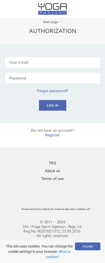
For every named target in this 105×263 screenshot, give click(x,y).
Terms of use (52, 178)
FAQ (52, 163)
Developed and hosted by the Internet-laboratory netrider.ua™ (55, 209)
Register (52, 135)
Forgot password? (52, 91)
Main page (50, 22)
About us (52, 171)
